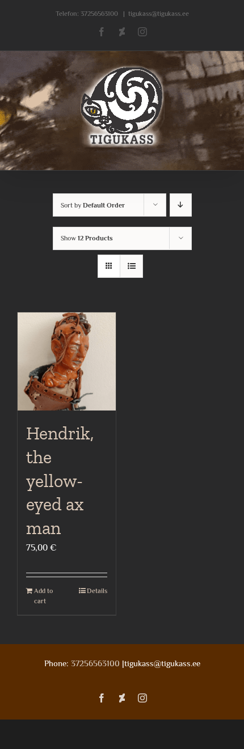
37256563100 (99, 14)
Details (97, 591)
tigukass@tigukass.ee (158, 14)
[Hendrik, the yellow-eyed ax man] (67, 361)
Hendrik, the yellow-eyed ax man (60, 480)
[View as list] (131, 266)
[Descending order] (181, 205)
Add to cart (43, 596)
